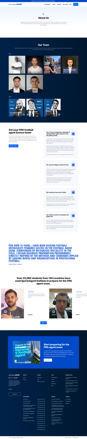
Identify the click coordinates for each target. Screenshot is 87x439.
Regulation (67, 403)
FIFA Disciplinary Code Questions (57, 401)
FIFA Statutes (25, 399)
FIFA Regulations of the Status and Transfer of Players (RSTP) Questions (57, 406)
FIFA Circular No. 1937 (41, 427)
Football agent (68, 401)
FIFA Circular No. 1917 (41, 417)
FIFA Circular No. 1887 (41, 407)
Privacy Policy (75, 437)
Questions (59, 4)
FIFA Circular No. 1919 (41, 421)
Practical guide (68, 399)
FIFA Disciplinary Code (27, 401)
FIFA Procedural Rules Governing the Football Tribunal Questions (57, 409)
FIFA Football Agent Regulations (28, 413)
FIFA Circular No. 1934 (41, 423)
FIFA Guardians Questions (56, 417)
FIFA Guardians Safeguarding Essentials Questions (56, 420)
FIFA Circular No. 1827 (41, 399)
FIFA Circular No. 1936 (41, 425)
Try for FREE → (48, 360)
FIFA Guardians (25, 415)
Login (38, 379)
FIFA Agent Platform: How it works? (72, 388)
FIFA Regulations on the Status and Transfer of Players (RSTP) (29, 406)
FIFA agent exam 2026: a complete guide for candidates (72, 383)
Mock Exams (65, 4)
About (24, 377)
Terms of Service (68, 437)
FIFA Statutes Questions (55, 399)
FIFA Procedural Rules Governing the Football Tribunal (29, 409)
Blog (70, 4)
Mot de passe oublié (40, 381)
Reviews (43, 322)
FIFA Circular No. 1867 (41, 401)
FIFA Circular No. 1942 (41, 429)
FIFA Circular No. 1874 (41, 405)
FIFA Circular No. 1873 (41, 403)
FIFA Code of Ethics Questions (56, 403)
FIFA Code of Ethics (26, 403)
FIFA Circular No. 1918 (41, 419)
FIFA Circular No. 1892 (41, 413)
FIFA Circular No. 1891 (41, 411)
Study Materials (47, 4)
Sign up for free (13, 145)
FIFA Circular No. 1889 (41, 409)
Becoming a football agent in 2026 (71, 380)
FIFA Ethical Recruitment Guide (28, 420)
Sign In (75, 4)
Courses (53, 4)
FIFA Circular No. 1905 (41, 415)
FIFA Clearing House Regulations (29, 411)
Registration (39, 377)
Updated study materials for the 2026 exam (43, 1)
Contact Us (14, 394)
